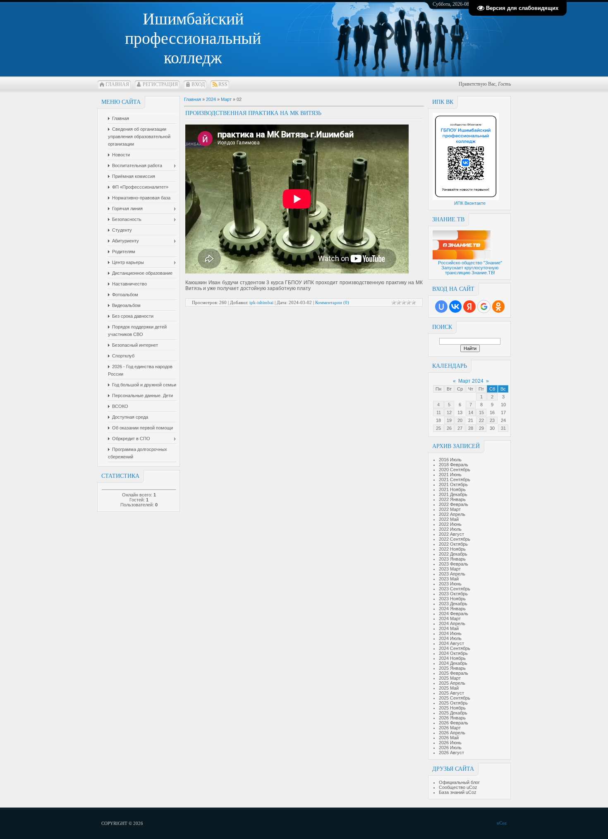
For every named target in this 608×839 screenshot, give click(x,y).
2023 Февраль (453, 563)
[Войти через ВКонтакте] (455, 306)
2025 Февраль (453, 673)
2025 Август (451, 692)
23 (492, 420)
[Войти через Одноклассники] (498, 306)
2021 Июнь (450, 474)
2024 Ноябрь (452, 658)
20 (459, 420)
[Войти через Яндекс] (469, 306)
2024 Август (451, 643)
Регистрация (160, 84)
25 (438, 428)
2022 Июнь (450, 524)
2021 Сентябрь (454, 479)
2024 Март (450, 618)
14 (470, 412)
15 (481, 412)
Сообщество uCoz (458, 787)
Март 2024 (471, 381)
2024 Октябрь (453, 653)
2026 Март (450, 727)
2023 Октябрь (453, 593)
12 (449, 412)
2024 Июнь (450, 633)
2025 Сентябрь (454, 697)
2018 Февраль (453, 464)
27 (459, 428)
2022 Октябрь (453, 544)
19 (449, 420)
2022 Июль (450, 529)
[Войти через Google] (484, 306)
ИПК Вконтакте (470, 203)
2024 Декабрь (453, 663)
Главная (117, 84)
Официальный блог (459, 782)
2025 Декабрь (453, 712)
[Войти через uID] (441, 306)
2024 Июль (450, 638)
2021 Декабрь (453, 494)
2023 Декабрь (453, 603)
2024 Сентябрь (454, 648)
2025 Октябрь (453, 702)
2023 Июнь (450, 583)
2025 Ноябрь (452, 707)
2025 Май (449, 688)
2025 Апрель (452, 683)
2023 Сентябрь (454, 588)
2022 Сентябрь (454, 539)
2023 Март (450, 568)
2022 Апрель (452, 514)
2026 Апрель (452, 732)
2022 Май (449, 519)
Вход (198, 84)
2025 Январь (452, 668)
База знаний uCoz (457, 792)
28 (470, 428)
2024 (211, 99)
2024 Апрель (452, 623)
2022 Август (451, 534)
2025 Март (450, 678)
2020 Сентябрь (454, 469)
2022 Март (450, 509)
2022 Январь (452, 499)
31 (503, 428)
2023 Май (449, 578)
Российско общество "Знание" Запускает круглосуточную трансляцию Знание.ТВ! (470, 267)
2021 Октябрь (453, 484)
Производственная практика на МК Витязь (253, 113)
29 (481, 428)
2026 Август (451, 752)
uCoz (502, 822)
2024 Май (449, 628)
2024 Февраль (453, 613)
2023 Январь (452, 558)
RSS (222, 84)
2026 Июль (450, 747)
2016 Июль (450, 459)
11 (438, 412)
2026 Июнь (450, 742)
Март (226, 99)
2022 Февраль (453, 504)
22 (481, 420)
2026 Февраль (453, 722)
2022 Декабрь (453, 553)
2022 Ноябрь (452, 549)
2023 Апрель (452, 573)
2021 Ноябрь (452, 489)
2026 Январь (452, 717)
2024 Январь (452, 608)
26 (449, 428)
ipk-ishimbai (261, 302)
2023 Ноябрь (452, 598)
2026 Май (449, 737)
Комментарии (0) (332, 302)
